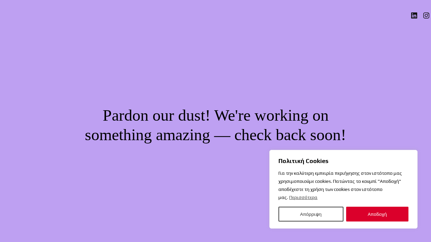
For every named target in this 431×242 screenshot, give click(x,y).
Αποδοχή (377, 214)
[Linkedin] (414, 15)
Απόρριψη (311, 214)
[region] (343, 189)
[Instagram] (426, 15)
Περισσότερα (303, 197)
